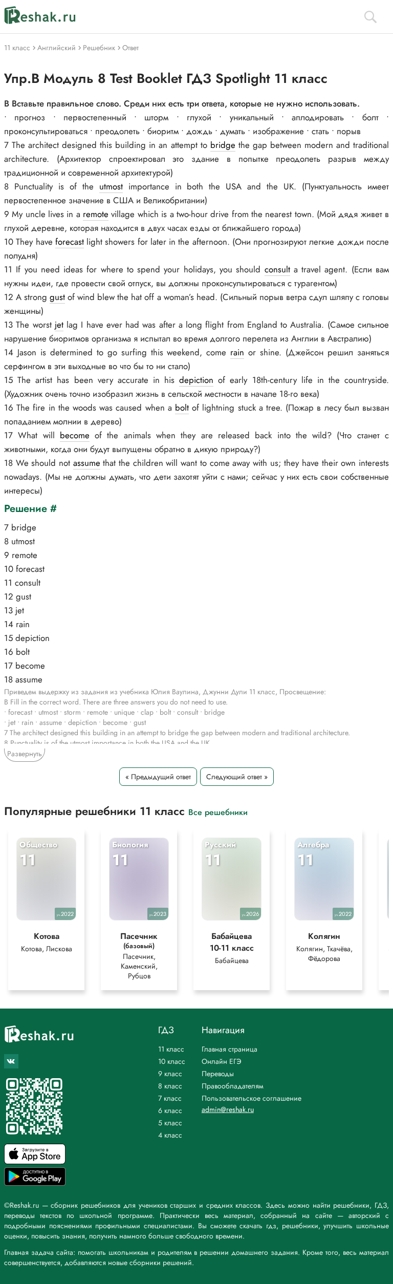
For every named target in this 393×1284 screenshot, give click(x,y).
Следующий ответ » (237, 777)
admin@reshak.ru (228, 1109)
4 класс (170, 1135)
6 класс (170, 1110)
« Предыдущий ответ (158, 777)
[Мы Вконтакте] (11, 1061)
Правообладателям (233, 1086)
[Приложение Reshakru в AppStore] (35, 1161)
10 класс (171, 1061)
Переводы (218, 1073)
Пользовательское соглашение (251, 1098)
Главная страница (229, 1049)
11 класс (171, 1049)
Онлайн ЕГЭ (222, 1061)
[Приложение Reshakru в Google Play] (35, 1183)
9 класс (170, 1073)
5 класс (170, 1123)
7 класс (170, 1098)
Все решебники (218, 811)
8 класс (170, 1086)
